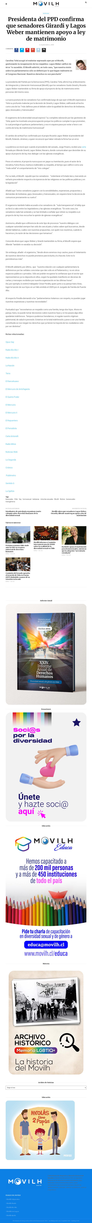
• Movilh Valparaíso (13, 1199)
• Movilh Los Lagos (12, 1211)
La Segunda (11, 460)
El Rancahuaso (12, 381)
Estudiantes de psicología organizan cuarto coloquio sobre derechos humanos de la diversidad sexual (23, 513)
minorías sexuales (46, 499)
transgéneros (10, 502)
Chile (16, 499)
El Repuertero (12, 420)
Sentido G (10, 483)
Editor (7, 554)
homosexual (27, 499)
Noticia (62, 499)
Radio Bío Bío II (12, 358)
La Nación (10, 365)
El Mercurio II (11, 412)
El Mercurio (11, 405)
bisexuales (9, 499)
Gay (20, 499)
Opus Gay (10, 342)
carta (83, 147)
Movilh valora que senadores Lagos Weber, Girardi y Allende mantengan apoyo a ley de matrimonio (68, 513)
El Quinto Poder (12, 397)
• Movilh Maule (11, 1203)
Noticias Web (12, 452)
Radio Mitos (11, 444)
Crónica (9, 467)
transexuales (70, 499)
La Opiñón (10, 491)
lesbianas (36, 499)
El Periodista (11, 428)
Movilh (56, 499)
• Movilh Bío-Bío (11, 1207)
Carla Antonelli (12, 436)
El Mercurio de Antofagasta (18, 389)
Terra (8, 373)
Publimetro (11, 475)
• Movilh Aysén (11, 1215)
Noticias (46, 13)
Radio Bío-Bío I (12, 350)
